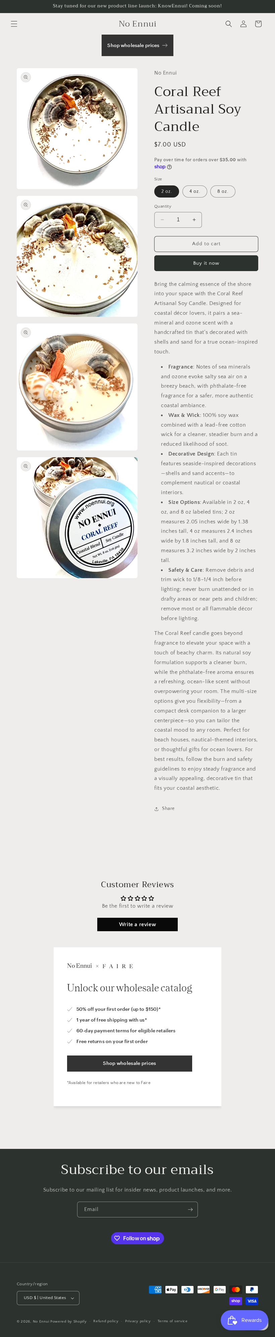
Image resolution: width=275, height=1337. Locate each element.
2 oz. (166, 191)
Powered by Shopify (68, 1322)
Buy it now (206, 263)
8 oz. (222, 191)
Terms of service (173, 1321)
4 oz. (194, 191)
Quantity (162, 206)
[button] (14, 23)
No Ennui (41, 1322)
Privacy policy (138, 1321)
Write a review (137, 924)
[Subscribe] (190, 1209)
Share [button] (168, 808)
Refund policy (105, 1321)
